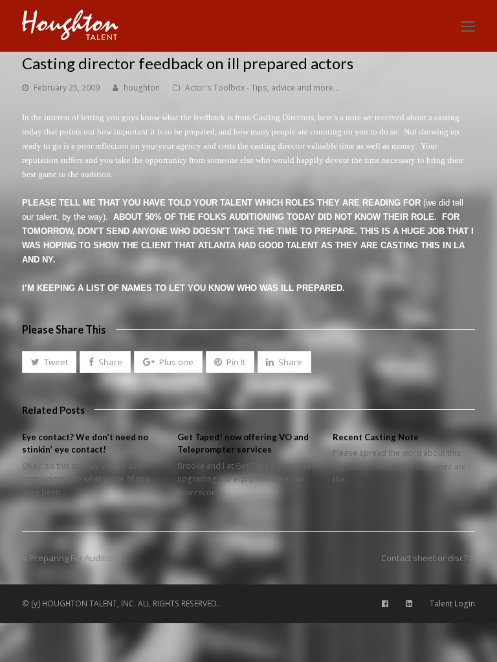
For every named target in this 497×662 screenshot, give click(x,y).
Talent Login (452, 603)
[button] (49, 362)
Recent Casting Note (376, 437)
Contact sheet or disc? (424, 558)
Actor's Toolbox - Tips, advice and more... (262, 87)
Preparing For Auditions (75, 558)
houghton (142, 87)
